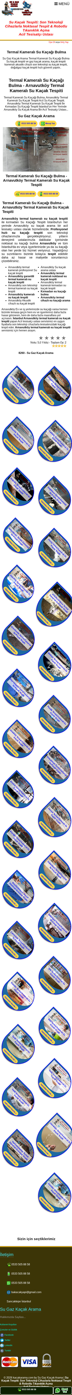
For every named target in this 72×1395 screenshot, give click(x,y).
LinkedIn (8, 1345)
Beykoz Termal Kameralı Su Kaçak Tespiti (20, 790)
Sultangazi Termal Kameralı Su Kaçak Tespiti (58, 923)
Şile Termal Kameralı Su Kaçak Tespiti (57, 976)
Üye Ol (52, 42)
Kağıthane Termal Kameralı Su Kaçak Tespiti (57, 496)
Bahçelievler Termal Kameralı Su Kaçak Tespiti (18, 538)
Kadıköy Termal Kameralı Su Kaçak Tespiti (58, 440)
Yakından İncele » (11, 395)
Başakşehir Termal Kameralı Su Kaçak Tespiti (21, 636)
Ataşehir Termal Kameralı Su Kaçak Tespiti (20, 436)
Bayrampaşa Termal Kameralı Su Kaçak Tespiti (20, 689)
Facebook (9, 1335)
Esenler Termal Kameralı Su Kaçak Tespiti (20, 992)
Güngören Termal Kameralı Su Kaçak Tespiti (58, 386)
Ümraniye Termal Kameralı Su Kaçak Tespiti (60, 1133)
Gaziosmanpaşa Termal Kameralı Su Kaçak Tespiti (19, 1151)
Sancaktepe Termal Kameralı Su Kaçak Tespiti (56, 766)
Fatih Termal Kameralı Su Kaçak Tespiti (20, 1097)
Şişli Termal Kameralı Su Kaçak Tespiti (57, 1027)
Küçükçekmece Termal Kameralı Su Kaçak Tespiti (59, 603)
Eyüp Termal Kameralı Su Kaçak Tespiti (21, 1044)
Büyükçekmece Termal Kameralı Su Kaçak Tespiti (19, 892)
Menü (63, 4)
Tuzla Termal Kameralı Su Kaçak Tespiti (57, 1078)
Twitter (7, 1340)
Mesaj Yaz (50, 123)
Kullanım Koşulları (8, 1324)
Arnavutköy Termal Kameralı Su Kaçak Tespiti (20, 386)
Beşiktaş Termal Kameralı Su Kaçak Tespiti (20, 739)
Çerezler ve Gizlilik (8, 1330)
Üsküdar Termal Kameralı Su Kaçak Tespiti (57, 1192)
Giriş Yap (64, 42)
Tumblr (7, 1350)
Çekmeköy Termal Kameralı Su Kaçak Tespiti (20, 941)
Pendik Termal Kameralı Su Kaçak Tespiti (57, 715)
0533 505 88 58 (28, 123)
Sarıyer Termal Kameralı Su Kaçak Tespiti (58, 817)
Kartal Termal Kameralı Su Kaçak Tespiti (57, 548)
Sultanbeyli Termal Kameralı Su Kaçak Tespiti (57, 870)
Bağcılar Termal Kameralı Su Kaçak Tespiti (20, 487)
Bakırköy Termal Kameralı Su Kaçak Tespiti (20, 585)
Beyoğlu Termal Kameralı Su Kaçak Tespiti (19, 840)
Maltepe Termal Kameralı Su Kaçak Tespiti (57, 662)
